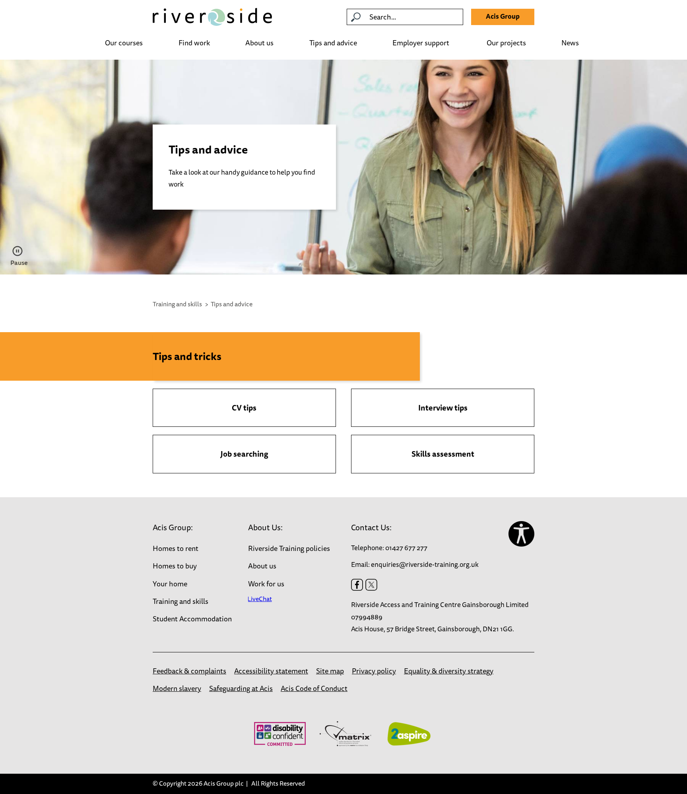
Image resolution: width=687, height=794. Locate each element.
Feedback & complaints (189, 670)
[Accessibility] (521, 534)
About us (259, 43)
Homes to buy (175, 565)
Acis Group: (173, 527)
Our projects (506, 43)
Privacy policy (374, 670)
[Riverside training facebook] (357, 585)
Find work (194, 43)
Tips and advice (333, 43)
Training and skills (177, 304)
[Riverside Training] (212, 17)
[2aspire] (409, 734)
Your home (170, 583)
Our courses (124, 43)
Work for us (266, 583)
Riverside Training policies (289, 548)
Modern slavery (177, 688)
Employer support (421, 43)
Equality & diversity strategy (448, 670)
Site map (330, 670)
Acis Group (503, 16)
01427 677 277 (406, 547)
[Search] (356, 17)
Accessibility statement (271, 670)
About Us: (265, 527)
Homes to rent (175, 548)
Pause (18, 262)
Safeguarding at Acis (241, 688)
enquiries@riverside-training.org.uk (425, 564)
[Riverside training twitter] (371, 585)
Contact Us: (371, 527)
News (570, 43)
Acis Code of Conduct (314, 688)
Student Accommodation (192, 618)
